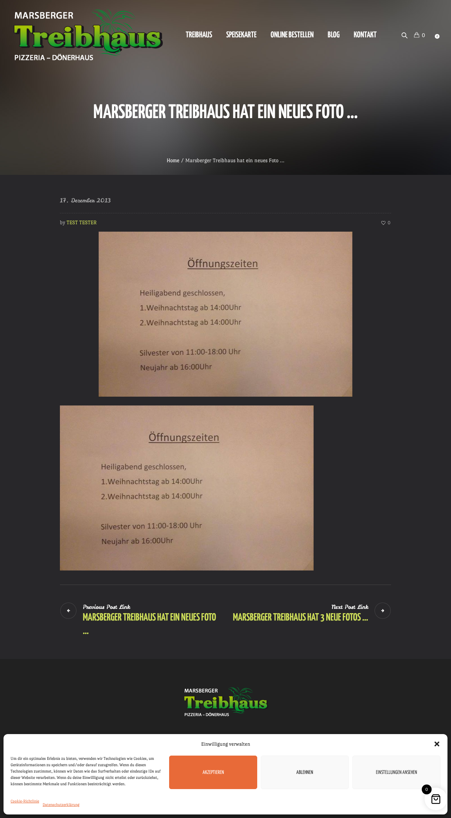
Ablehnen (304, 772)
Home (173, 160)
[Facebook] (436, 36)
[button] (436, 743)
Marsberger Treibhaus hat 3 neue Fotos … (300, 618)
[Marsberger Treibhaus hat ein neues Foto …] (225, 313)
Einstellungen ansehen (396, 772)
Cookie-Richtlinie (25, 801)
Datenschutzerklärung (61, 804)
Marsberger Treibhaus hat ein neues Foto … (149, 624)
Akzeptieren (213, 772)
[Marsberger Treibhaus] (225, 702)
